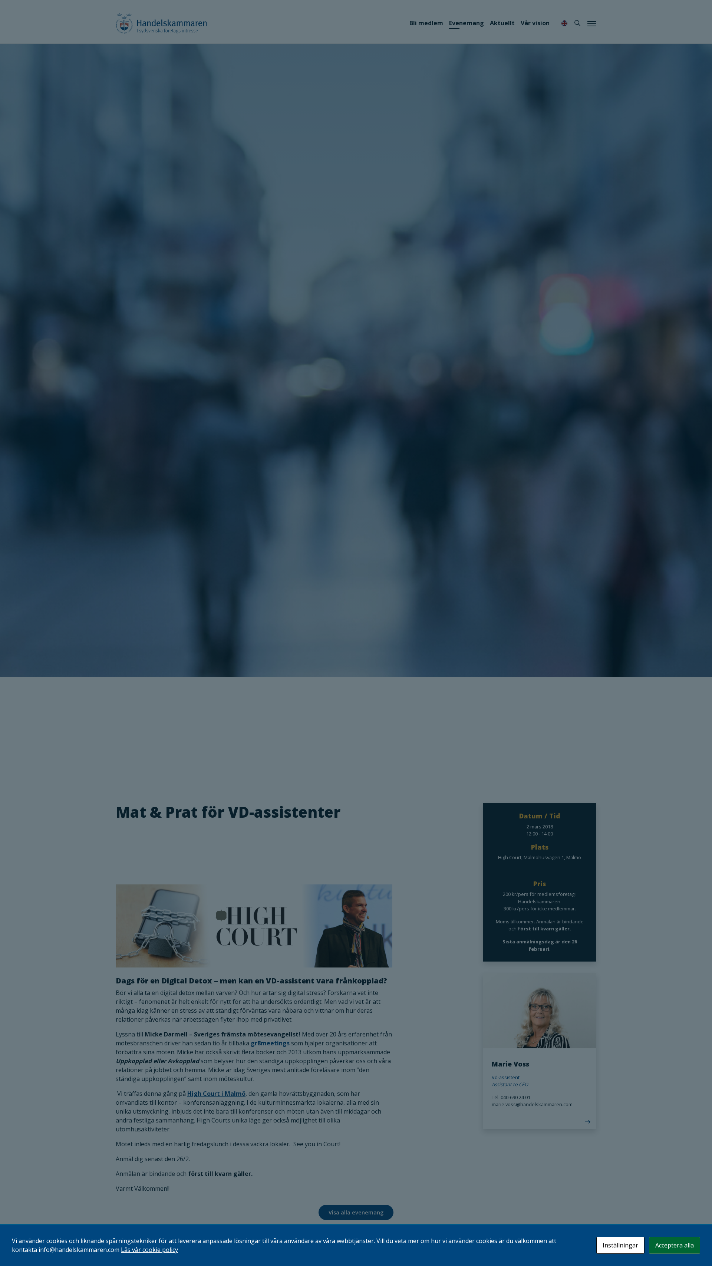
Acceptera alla (674, 1245)
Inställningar (620, 1245)
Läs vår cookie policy (149, 1250)
